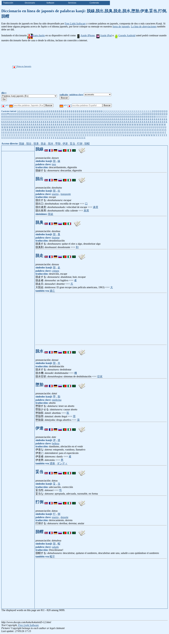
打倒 (79, 143)
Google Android (126, 35)
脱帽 (87, 143)
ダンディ (62, 463)
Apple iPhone (87, 35)
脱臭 (36, 143)
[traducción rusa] (60, 149)
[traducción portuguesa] (65, 149)
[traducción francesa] (51, 149)
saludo (55, 547)
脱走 (43, 143)
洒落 (52, 463)
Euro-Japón (39, 35)
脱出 (29, 143)
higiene (56, 237)
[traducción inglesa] (46, 149)
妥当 (72, 143)
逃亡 (52, 290)
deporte (64, 517)
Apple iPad (106, 35)
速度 (95, 207)
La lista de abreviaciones (143, 26)
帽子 (52, 556)
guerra (55, 194)
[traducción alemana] (55, 149)
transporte (66, 194)
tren (54, 164)
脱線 (21, 143)
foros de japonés (121, 26)
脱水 (50, 143)
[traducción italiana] (69, 149)
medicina (56, 399)
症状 (99, 376)
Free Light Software (75, 23)
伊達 (65, 143)
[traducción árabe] (74, 149)
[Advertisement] (95, 67)
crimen (55, 270)
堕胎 (58, 143)
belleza (55, 443)
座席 (86, 210)
